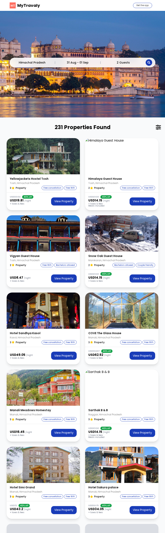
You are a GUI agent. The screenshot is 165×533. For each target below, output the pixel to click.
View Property (63, 201)
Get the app (142, 5)
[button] (43, 156)
